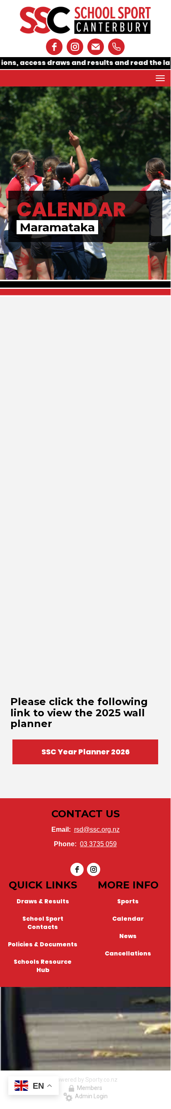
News (128, 936)
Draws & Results (43, 901)
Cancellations (128, 953)
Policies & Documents (42, 944)
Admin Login (90, 1096)
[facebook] (54, 46)
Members (88, 1088)
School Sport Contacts (42, 923)
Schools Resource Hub (43, 966)
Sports (128, 901)
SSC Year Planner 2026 (85, 752)
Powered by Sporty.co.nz (85, 1079)
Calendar (128, 919)
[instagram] (75, 46)
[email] (95, 46)
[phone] (116, 46)
